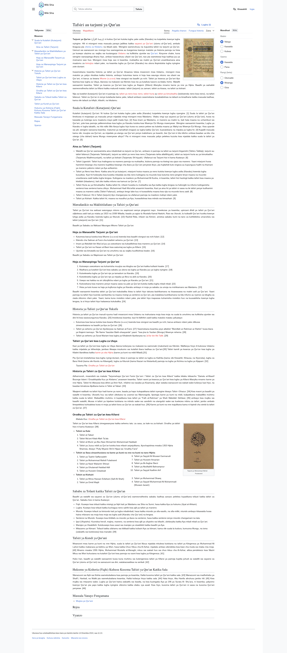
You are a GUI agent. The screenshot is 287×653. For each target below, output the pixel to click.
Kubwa (228, 51)
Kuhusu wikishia (53, 638)
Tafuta (139, 9)
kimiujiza (89, 63)
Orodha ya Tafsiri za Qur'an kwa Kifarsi (106, 419)
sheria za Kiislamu (94, 47)
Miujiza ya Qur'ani (84, 601)
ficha (49, 30)
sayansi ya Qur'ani (144, 43)
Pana (227, 67)
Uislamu (122, 53)
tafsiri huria (149, 94)
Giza (227, 87)
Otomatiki (229, 78)
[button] (33, 9)
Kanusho (65, 638)
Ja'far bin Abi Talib (154, 335)
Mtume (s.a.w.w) (108, 78)
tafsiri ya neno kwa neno (131, 94)
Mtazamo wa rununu (79, 638)
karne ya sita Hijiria (104, 352)
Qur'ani (154, 53)
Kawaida (229, 46)
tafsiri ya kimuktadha (167, 94)
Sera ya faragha (38, 638)
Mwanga (229, 82)
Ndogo (228, 41)
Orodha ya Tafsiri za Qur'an (101, 365)
